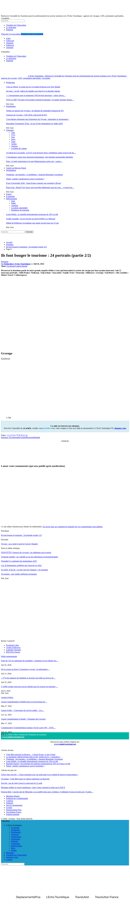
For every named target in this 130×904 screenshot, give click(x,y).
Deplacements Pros (13, 810)
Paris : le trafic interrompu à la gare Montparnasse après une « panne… (34, 161)
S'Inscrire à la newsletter (10, 34)
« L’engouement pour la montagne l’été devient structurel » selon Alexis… (36, 95)
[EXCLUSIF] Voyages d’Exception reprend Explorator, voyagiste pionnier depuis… (40, 100)
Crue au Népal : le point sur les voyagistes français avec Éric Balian (33, 87)
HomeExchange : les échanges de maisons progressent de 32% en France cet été (38, 764)
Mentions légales (13, 796)
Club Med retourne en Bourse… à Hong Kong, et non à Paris (30, 754)
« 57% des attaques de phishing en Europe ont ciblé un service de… (28, 678)
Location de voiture (19, 148)
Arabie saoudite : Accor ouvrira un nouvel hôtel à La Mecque (30, 219)
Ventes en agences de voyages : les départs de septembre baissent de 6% (35, 111)
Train (13, 142)
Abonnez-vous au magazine (32, 34)
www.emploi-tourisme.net (13, 737)
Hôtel (13, 203)
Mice (13, 848)
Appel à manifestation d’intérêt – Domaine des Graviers (23, 719)
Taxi (13, 137)
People (14, 850)
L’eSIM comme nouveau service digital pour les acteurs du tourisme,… (29, 686)
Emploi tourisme (12, 814)
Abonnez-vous (12, 857)
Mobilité (36, 437)
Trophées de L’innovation (16, 855)
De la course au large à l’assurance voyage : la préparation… (25, 669)
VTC (13, 135)
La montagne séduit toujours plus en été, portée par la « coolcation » (33, 757)
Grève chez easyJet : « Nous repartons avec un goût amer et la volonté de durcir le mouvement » (39, 774)
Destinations (11, 170)
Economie (15, 828)
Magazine (29, 437)
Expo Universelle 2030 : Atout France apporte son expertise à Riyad (33, 183)
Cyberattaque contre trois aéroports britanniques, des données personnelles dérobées (39, 157)
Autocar (14, 146)
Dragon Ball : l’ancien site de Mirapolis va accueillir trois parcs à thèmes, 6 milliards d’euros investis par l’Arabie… (47, 792)
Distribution (11, 106)
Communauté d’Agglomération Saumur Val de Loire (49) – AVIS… (28, 728)
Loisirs (22, 437)
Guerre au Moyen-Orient (16, 168)
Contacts (9, 801)
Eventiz (9, 807)
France (9, 194)
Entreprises (15, 839)
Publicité (9, 30)
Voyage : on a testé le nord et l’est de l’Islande (19, 544)
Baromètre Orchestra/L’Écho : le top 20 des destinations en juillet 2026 (34, 124)
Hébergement (11, 199)
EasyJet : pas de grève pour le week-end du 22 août (21, 783)
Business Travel (7, 437)
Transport (10, 130)
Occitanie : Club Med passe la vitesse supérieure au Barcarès (25, 779)
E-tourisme (10, 196)
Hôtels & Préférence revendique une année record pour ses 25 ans (32, 223)
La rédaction (11, 27)
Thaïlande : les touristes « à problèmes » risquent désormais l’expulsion (34, 174)
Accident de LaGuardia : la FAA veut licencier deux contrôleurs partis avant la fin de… (41, 153)
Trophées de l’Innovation (16, 25)
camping (14, 205)
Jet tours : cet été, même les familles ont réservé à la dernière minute (33, 91)
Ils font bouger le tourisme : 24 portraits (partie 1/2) (21, 535)
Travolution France (13, 812)
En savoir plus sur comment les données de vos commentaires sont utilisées (73, 527)
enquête (17, 437)
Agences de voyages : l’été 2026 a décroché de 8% (26, 115)
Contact (9, 859)
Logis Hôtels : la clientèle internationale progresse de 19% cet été (32, 214)
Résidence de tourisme (20, 210)
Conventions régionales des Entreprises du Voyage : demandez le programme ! (37, 119)
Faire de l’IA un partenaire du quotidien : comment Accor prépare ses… (29, 661)
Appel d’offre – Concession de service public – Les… (22, 710)
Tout (13, 132)
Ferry (13, 139)
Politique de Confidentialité (17, 798)
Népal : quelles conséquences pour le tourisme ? (25, 179)
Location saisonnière (19, 208)
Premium (4, 261)
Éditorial (14, 841)
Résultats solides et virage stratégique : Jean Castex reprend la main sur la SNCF (33, 787)
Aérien (14, 144)
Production (10, 82)
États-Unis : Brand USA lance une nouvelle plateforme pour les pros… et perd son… (40, 187)
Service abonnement (14, 805)
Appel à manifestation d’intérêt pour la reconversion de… (24, 702)
